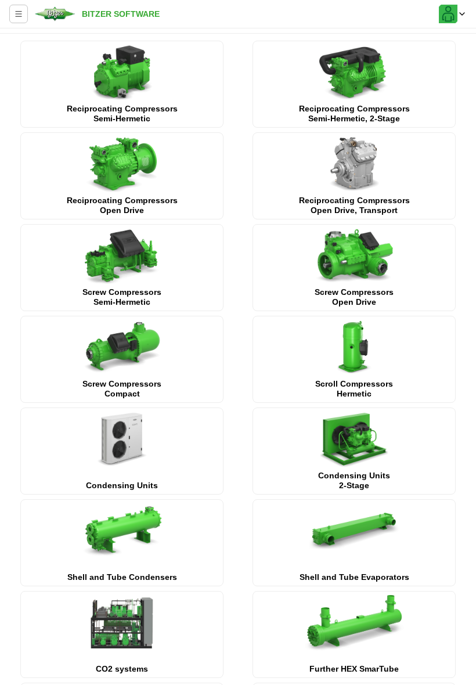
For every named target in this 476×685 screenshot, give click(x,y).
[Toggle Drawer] (18, 14)
